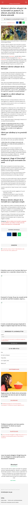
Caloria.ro (14, 400)
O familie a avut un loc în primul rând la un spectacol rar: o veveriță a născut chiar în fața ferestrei (14, 271)
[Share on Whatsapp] (23, 23)
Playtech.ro (14, 431)
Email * (2, 334)
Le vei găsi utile (5, 360)
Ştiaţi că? (3, 363)
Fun (2, 352)
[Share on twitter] (20, 23)
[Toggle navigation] (2, 2)
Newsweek (11, 56)
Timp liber (3, 357)
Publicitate (4, 500)
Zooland (14, 3)
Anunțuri (14, 464)
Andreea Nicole (11, 22)
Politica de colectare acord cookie (10, 502)
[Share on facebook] (17, 23)
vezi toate (13, 480)
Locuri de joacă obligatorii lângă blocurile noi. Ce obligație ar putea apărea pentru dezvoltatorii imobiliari (13, 456)
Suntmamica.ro (14, 369)
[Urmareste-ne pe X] (4, 495)
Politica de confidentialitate (15, 500)
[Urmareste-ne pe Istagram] (7, 495)
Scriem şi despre (5, 355)
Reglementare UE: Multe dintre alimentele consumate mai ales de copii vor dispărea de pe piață (13, 394)
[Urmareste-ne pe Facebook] (2, 495)
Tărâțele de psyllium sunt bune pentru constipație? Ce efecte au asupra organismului (12, 425)
